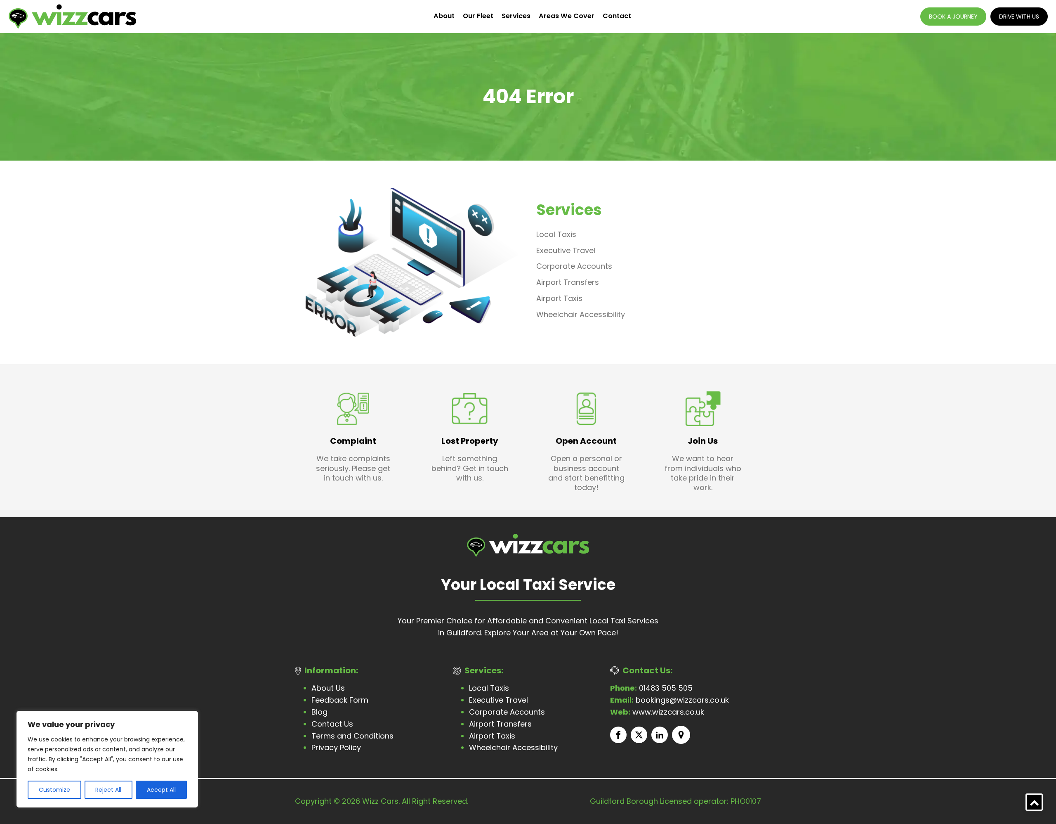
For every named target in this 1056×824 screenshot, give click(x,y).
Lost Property (469, 441)
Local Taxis (556, 234)
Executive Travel (565, 250)
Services (516, 16)
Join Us (703, 441)
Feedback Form (339, 700)
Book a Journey (953, 16)
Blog (319, 712)
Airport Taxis (559, 298)
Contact (617, 16)
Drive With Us (1019, 16)
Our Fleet (478, 16)
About (444, 16)
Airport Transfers (567, 282)
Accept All (161, 790)
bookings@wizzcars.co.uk (669, 700)
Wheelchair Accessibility (580, 314)
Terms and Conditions (352, 736)
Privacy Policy (336, 747)
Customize (54, 790)
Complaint (353, 441)
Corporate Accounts (574, 266)
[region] (107, 759)
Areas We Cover (566, 16)
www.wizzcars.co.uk (657, 712)
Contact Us (332, 724)
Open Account (586, 441)
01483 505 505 (651, 688)
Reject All (108, 790)
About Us (328, 688)
